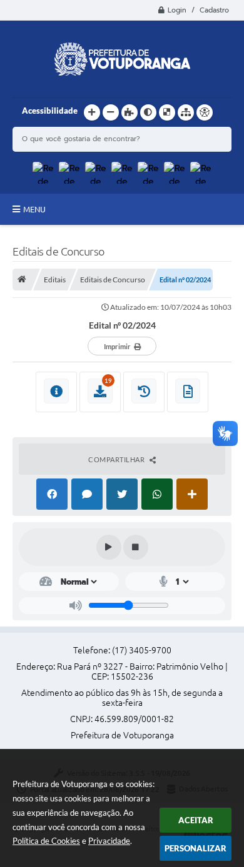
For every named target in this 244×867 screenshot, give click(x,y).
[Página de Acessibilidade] (204, 112)
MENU (34, 209)
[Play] (108, 547)
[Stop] (135, 547)
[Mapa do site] (186, 112)
